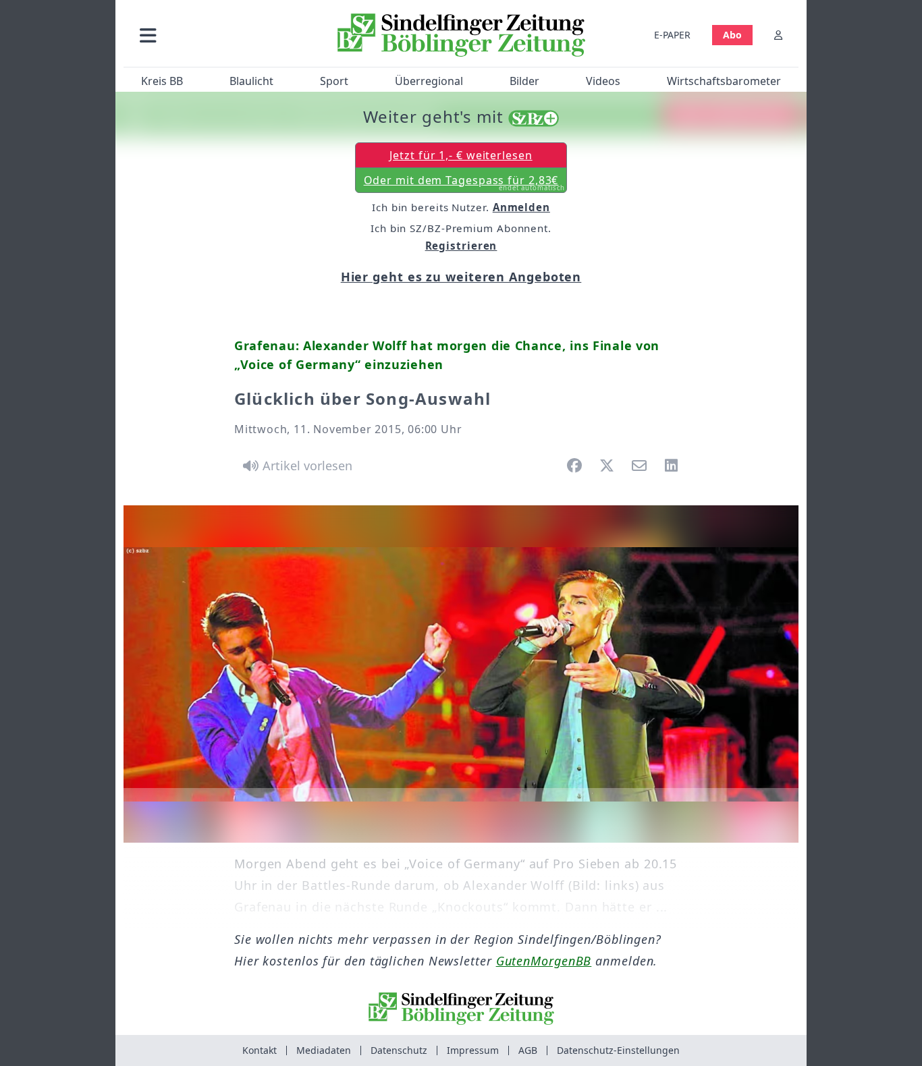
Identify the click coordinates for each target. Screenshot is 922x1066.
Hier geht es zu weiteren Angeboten (461, 277)
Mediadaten (323, 1050)
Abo (732, 34)
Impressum (473, 1050)
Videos (603, 81)
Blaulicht (251, 81)
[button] (220, 35)
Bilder (524, 81)
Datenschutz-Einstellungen (618, 1050)
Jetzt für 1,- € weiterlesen (460, 155)
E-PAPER (672, 34)
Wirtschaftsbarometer (724, 81)
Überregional (429, 81)
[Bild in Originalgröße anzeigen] (461, 674)
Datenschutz (399, 1050)
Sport (334, 81)
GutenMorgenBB (544, 961)
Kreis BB (162, 81)
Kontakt (259, 1050)
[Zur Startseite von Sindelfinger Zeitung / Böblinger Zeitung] (461, 35)
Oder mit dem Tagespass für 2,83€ (465, 183)
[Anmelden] (778, 35)
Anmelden (521, 207)
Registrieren (461, 245)
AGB (527, 1050)
